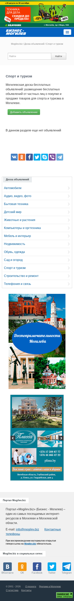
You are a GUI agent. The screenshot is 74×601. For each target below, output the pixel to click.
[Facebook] (29, 157)
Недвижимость (14, 244)
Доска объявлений (34, 44)
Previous (13, 438)
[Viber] (52, 157)
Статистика (12, 590)
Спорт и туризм (15, 267)
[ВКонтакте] (14, 157)
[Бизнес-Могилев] (16, 31)
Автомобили (12, 188)
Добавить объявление (24, 112)
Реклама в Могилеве (50, 586)
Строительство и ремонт (21, 275)
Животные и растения (19, 220)
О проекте (30, 586)
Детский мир (12, 212)
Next (61, 438)
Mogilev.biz (17, 44)
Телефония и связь (17, 283)
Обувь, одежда (14, 252)
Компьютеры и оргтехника (22, 228)
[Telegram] (59, 157)
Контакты (26, 590)
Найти (58, 56)
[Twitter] (37, 157)
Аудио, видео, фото (17, 196)
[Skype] (44, 157)
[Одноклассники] (21, 157)
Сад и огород (13, 260)
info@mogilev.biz (27, 529)
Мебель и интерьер (17, 236)
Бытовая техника (16, 204)
